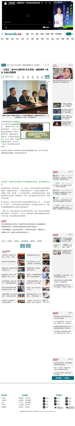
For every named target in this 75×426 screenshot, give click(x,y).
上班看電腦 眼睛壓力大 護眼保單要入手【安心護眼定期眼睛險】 (34, 282)
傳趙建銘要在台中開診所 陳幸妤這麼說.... (34, 269)
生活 (27, 39)
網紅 (37, 39)
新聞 (32, 34)
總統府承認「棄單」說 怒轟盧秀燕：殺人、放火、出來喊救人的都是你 (9, 275)
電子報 (3, 404)
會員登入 (21, 407)
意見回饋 (21, 404)
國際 (7, 39)
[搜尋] (72, 34)
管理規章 (27, 404)
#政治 (3, 241)
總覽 (27, 34)
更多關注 (59, 395)
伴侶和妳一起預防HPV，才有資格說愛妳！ (9, 301)
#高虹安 (17, 241)
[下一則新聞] (48, 65)
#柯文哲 (32, 241)
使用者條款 (28, 400)
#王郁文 (10, 241)
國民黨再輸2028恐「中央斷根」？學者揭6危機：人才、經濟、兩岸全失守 (34, 295)
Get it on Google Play (59, 407)
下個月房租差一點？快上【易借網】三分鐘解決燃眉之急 (34, 262)
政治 (2, 39)
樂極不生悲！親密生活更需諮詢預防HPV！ (9, 269)
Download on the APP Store (70, 407)
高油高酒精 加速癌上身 (33, 255)
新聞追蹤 (4, 407)
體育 (42, 39)
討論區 (42, 34)
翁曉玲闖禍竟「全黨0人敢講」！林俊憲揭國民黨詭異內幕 (9, 282)
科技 (47, 39)
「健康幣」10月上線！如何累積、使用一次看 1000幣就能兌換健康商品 (34, 302)
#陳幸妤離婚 (58, 34)
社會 (17, 39)
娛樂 (32, 39)
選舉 (68, 39)
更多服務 (25, 395)
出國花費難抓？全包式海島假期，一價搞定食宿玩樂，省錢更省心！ (9, 295)
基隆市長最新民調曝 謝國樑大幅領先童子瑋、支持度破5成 (9, 289)
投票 (3, 402)
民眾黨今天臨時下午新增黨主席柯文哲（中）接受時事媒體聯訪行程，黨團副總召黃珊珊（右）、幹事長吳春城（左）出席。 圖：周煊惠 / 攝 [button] (25, 116)
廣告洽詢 (27, 407)
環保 (57, 39)
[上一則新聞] (45, 65)
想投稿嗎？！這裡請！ (63, 378)
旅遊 (52, 39)
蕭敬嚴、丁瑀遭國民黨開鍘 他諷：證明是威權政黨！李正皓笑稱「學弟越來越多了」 (34, 275)
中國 (22, 39)
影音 (73, 39)
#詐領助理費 (24, 241)
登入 (68, 34)
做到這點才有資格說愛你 (9, 261)
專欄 (63, 39)
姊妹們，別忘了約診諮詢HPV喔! (34, 288)
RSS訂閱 (27, 398)
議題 (52, 34)
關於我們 (21, 398)
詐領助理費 (15, 124)
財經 (12, 39)
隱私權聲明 (28, 402)
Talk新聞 (47, 34)
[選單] (2, 34)
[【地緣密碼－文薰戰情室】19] (63, 15)
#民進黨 (39, 241)
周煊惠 (6, 76)
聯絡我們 (21, 400)
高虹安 (17, 121)
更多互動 (4, 395)
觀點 (37, 34)
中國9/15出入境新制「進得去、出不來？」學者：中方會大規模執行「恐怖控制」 (9, 256)
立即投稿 (21, 402)
